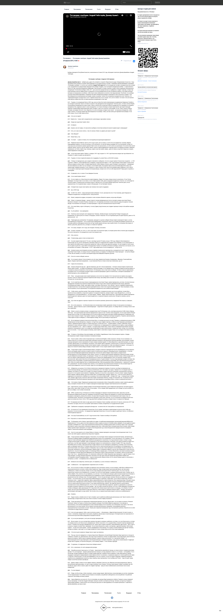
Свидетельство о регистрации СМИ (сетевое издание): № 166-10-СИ (112, 601)
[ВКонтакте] (134, 61)
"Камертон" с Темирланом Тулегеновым (148, 75)
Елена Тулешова (152, 81)
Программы (77, 9)
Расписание (88, 9)
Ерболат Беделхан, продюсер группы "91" (148, 99)
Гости (98, 9)
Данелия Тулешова (142, 81)
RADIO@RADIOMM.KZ (117, 607)
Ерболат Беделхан (142, 101)
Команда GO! (141, 117)
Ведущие (108, 9)
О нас (117, 9)
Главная (66, 9)
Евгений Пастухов (142, 92)
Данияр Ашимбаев (73, 66)
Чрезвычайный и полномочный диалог (147, 87)
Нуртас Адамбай (142, 109)
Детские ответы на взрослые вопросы (147, 119)
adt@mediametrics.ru (143, 43)
